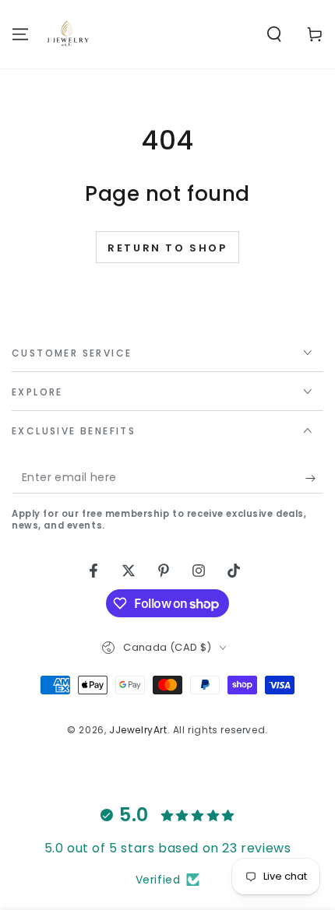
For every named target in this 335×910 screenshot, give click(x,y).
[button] (274, 34)
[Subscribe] (314, 478)
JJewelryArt (138, 729)
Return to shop (167, 248)
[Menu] (20, 34)
